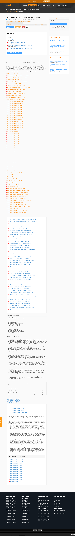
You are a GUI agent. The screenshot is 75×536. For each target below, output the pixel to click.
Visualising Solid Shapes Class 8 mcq (14, 174)
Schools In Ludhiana (25, 522)
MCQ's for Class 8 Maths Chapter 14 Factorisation (19, 288)
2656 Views (28, 19)
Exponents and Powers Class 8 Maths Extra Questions (19, 266)
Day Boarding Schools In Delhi (43, 506)
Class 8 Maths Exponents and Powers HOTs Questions (19, 301)
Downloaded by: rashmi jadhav (55, 71)
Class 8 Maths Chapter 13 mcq (13, 150)
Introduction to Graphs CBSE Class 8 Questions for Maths (20, 256)
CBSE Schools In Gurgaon (10, 506)
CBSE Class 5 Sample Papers (43, 516)
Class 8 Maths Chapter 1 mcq (12, 129)
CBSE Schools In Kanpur (10, 519)
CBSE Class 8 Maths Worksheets (13, 399)
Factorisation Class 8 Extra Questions (14, 95)
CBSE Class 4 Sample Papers (43, 514)
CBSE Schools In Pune (10, 509)
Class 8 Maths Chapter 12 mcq (13, 148)
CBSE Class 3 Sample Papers (43, 513)
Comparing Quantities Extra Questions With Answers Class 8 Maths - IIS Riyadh (24, 236)
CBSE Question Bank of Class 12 (16, 459)
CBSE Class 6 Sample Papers (43, 517)
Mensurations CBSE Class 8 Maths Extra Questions (19, 267)
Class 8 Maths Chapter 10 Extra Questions (15, 117)
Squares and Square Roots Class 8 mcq (14, 166)
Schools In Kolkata (25, 513)
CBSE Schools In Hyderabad (11, 512)
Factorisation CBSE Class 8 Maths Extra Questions (19, 258)
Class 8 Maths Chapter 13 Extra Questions (15, 123)
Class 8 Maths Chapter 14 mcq (13, 152)
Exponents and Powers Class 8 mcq (14, 178)
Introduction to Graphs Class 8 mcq (14, 184)
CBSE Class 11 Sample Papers (59, 513)
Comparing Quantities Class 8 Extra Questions (16, 85)
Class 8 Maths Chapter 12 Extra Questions (15, 121)
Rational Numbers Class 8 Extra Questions (15, 73)
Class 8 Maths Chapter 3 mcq (13, 133)
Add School (54, 5)
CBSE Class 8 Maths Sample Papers (13, 398)
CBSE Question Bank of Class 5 (16, 471)
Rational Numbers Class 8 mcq (13, 158)
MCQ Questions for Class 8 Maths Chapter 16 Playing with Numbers (22, 275)
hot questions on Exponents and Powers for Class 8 (17, 204)
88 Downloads (34, 19)
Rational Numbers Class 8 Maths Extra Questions (18, 251)
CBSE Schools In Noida (10, 500)
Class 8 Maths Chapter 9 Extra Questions (15, 115)
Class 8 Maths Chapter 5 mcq (13, 135)
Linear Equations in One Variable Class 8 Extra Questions (18, 75)
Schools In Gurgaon (25, 506)
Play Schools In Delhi (42, 504)
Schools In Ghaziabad (26, 504)
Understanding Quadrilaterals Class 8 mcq (15, 162)
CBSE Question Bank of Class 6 (16, 469)
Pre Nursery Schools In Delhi (43, 503)
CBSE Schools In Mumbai (10, 507)
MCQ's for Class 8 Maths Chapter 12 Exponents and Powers (20, 310)
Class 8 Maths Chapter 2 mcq (13, 131)
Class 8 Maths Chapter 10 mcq (13, 145)
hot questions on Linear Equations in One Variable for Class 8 (18, 190)
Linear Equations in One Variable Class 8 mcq (15, 160)
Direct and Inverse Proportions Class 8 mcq (15, 180)
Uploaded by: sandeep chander (55, 47)
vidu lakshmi (9, 19)
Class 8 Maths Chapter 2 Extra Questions (15, 103)
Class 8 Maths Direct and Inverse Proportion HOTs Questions (21, 292)
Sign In (48, 5)
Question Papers (57, 500)
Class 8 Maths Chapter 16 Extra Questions (15, 127)
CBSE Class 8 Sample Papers (43, 520)
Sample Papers (57, 503)
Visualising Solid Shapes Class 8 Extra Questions (16, 89)
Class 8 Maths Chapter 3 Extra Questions (15, 105)
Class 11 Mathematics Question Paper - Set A (58, 61)
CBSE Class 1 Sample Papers (43, 510)
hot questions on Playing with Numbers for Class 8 (16, 212)
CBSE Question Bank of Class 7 (16, 467)
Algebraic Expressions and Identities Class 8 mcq (16, 172)
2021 (45, 24)
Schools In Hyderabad (26, 512)
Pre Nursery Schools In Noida (43, 498)
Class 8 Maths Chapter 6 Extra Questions (15, 109)
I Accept (72, 534)
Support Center (64, 5)
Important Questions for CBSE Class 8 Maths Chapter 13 (20, 294)
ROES (59, 5)
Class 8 (15, 11)
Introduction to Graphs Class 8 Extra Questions (16, 97)
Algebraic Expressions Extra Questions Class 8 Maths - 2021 (20, 234)
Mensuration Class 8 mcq (12, 176)
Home (7, 11)
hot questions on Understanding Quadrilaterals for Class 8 (18, 192)
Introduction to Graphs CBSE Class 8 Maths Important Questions (21, 260)
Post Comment (18, 27)
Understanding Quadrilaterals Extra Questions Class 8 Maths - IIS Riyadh (22, 35)
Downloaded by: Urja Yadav (54, 62)
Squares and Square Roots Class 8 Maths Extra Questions (20, 245)
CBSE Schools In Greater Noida (11, 501)
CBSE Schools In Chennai (10, 515)
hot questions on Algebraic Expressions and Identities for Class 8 (19, 200)
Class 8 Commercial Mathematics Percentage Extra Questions (20, 45)
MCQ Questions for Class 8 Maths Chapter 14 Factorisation (20, 290)
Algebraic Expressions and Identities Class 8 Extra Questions (18, 87)
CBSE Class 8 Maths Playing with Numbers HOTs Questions (20, 269)
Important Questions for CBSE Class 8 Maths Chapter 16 (20, 271)
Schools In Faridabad (26, 503)
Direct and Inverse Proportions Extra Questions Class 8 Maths (20, 48)
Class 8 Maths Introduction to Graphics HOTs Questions (20, 277)
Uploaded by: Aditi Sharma (54, 43)
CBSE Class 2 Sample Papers (43, 511)
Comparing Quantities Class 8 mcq (13, 170)
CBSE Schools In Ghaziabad (11, 504)
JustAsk (39, 5)
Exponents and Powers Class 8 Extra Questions (16, 93)
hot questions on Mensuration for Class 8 (15, 202)
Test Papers (56, 504)
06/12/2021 (15, 19)
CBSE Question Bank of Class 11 (16, 461)
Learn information (22, 535)
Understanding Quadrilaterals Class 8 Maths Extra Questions (20, 254)
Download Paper (10, 27)
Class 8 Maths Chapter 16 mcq (13, 156)
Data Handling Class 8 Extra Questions (14, 79)
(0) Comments (21, 19)
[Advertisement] (26, 30)
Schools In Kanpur (25, 519)
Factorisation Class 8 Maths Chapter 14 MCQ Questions (20, 286)
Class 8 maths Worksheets (11, 21)
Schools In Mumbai (25, 507)
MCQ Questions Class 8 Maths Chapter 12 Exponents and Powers (21, 307)
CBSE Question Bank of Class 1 (16, 479)
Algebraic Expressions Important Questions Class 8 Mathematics (18, 24)
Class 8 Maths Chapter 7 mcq (13, 139)
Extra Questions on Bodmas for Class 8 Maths (17, 42)
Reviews (43, 5)
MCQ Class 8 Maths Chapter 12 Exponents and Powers (19, 305)
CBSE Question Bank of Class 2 (16, 477)
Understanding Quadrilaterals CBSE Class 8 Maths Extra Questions (22, 249)
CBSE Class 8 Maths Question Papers (14, 400)
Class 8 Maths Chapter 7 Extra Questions (15, 111)
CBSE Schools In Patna (10, 516)
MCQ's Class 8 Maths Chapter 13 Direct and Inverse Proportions (21, 299)
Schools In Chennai (25, 515)
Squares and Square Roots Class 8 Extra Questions (17, 81)
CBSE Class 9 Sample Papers (59, 510)
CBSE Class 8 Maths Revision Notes (13, 402)
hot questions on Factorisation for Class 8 (15, 208)
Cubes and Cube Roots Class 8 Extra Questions (16, 83)
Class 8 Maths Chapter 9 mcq (13, 143)
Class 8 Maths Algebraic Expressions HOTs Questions (19, 264)
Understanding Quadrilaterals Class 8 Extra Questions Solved (21, 230)
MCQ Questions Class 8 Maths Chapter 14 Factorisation (20, 284)
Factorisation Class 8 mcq (12, 182)
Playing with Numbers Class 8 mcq (13, 186)
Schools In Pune (25, 509)
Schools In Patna (25, 516)
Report (23, 27)
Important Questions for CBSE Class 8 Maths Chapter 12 (20, 303)
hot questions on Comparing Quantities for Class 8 (16, 198)
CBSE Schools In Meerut (10, 518)
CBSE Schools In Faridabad (11, 503)
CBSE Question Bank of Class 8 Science (16, 408)
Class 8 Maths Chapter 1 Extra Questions (15, 101)
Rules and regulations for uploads (59, 29)
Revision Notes (57, 501)
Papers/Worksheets (32, 5)
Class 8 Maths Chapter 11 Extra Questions (15, 119)
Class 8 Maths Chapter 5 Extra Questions (15, 107)
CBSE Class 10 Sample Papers (59, 511)
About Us (25, 5)
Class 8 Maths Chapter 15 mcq (13, 154)
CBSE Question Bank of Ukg (15, 481)
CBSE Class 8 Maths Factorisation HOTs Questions (19, 282)
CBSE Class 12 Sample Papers (59, 514)
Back (27, 27)
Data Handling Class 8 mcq (12, 164)
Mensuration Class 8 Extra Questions (14, 91)
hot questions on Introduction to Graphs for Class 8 (17, 210)
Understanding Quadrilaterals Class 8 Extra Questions (17, 77)
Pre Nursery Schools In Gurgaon (44, 501)
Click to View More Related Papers (14, 52)
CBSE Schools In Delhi (10, 498)
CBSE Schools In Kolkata (10, 513)
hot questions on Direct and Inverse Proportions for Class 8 (18, 206)
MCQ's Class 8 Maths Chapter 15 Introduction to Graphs (20, 279)
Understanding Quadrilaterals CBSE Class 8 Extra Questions (20, 241)
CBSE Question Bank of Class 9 (16, 465)
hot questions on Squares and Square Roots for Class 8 (17, 194)
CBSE (11, 11)
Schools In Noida (25, 500)
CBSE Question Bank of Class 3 (16, 475)
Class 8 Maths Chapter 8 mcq (13, 141)
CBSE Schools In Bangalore (11, 510)
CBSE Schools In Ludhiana (11, 522)
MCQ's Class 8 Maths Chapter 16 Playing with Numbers (19, 273)
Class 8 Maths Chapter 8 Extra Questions (15, 113)
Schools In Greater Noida (26, 501)
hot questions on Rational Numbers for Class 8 (16, 188)
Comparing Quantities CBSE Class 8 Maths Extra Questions (20, 243)
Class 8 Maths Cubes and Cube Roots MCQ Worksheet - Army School (22, 239)
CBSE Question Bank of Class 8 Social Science (18, 412)
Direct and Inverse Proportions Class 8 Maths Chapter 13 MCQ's (21, 297)
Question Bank (57, 498)
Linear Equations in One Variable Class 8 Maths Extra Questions (21, 262)
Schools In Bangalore (26, 510)
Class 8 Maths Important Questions (24, 21)
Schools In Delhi (25, 498)
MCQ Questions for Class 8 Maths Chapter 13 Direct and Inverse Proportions (24, 296)
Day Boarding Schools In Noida (43, 500)
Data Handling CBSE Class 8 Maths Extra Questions (19, 247)
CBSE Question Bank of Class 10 (16, 463)
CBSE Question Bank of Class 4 (16, 473)
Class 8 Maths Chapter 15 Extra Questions (15, 125)
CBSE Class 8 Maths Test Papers (13, 401)
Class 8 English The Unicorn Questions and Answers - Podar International (22, 39)
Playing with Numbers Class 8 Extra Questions (16, 99)
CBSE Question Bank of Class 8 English (16, 410)
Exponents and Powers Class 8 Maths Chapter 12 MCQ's (20, 309)
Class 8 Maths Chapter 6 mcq (13, 137)
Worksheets (56, 506)
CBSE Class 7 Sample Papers (43, 519)
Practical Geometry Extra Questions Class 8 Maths (19, 228)
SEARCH (47, 1)
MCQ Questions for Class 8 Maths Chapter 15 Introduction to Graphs (22, 281)
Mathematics (37, 24)
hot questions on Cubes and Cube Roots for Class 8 (17, 196)
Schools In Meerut (25, 518)
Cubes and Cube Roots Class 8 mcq (14, 168)
